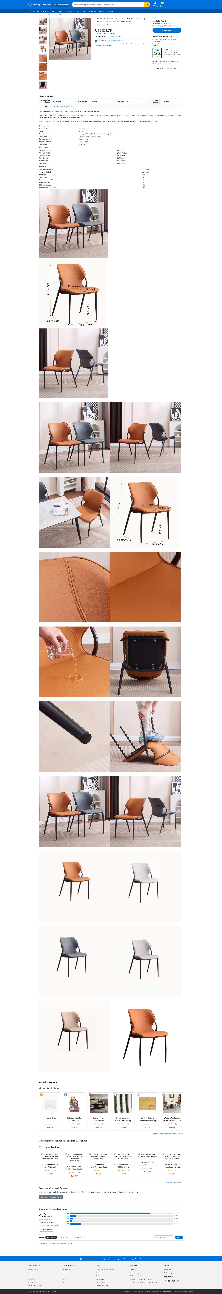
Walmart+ (65, 1279)
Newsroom (31, 1276)
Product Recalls (101, 1282)
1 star (67, 1223)
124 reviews (111, 25)
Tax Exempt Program (102, 1285)
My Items (109, 11)
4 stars (67, 1216)
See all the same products (174, 1182)
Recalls (98, 1276)
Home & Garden (49, 15)
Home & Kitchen (60, 15)
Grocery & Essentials (65, 11)
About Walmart (33, 1269)
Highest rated (64, 1237)
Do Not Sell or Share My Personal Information (145, 1282)
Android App (168, 1273)
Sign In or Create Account (90, 1259)
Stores (64, 1273)
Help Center (110, 1259)
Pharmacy (92, 11)
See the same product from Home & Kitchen (168, 1133)
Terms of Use (134, 1269)
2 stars (67, 1221)
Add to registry (174, 68)
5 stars (67, 1213)
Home (41, 15)
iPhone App (167, 1269)
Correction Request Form (51, 1197)
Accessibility (100, 1279)
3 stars (67, 1218)
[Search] (147, 4)
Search (179, 1237)
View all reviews (46, 1230)
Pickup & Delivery (80, 11)
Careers (101, 11)
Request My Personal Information (141, 1279)
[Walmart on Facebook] (165, 1280)
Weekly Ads (138, 1259)
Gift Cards (65, 1282)
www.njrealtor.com (117, 41)
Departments (35, 11)
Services (45, 11)
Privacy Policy (134, 1273)
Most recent (51, 1237)
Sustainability (32, 1282)
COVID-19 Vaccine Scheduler (105, 1269)
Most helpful (79, 1237)
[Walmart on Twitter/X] (169, 1280)
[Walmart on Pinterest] (177, 1280)
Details (170, 64)
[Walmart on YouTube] (173, 1280)
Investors (31, 1279)
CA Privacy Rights (136, 1276)
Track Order (124, 1259)
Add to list (160, 68)
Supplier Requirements (35, 1285)
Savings (53, 11)
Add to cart (167, 30)
